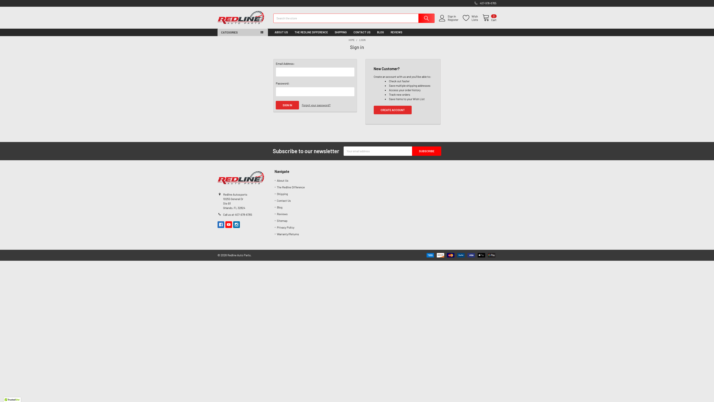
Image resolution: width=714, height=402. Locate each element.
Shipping (341, 32)
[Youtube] (228, 224)
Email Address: (285, 63)
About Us (281, 32)
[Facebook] (221, 224)
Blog (380, 32)
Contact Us (361, 32)
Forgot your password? (316, 105)
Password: (283, 83)
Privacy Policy (285, 227)
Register (453, 19)
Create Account (393, 110)
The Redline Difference (311, 32)
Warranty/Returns (288, 234)
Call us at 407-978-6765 (237, 214)
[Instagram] (236, 224)
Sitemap (282, 220)
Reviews (396, 32)
